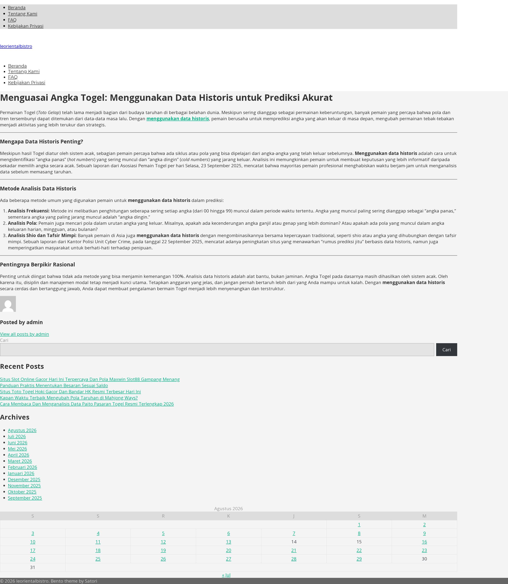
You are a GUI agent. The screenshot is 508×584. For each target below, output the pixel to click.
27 (228, 559)
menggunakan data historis (177, 118)
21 (293, 550)
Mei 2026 (17, 449)
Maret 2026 (20, 461)
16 (424, 542)
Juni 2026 (17, 442)
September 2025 (25, 498)
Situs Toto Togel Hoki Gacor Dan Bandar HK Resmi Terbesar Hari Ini (70, 391)
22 (359, 550)
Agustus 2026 (22, 430)
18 (98, 550)
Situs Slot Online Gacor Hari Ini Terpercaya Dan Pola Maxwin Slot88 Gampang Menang (90, 379)
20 (228, 550)
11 (98, 542)
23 (424, 550)
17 (32, 550)
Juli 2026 (17, 436)
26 (163, 559)
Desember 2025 (24, 479)
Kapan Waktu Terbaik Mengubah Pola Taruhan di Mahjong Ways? (69, 398)
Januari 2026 (21, 473)
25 (98, 559)
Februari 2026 (22, 467)
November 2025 (24, 485)
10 (32, 542)
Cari (4, 340)
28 (293, 559)
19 (163, 550)
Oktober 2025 (22, 492)
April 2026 (18, 455)
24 (32, 559)
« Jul (226, 575)
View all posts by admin (24, 334)
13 (228, 542)
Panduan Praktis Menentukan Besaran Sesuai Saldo (54, 385)
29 (359, 559)
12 (163, 542)
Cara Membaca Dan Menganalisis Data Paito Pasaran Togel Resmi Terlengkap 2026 (87, 404)
